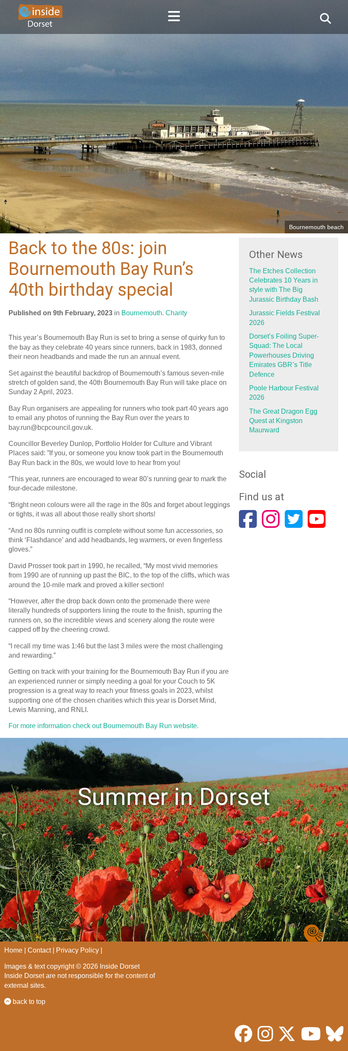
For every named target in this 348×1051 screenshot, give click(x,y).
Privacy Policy (77, 950)
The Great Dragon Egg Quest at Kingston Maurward (283, 421)
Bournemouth (141, 313)
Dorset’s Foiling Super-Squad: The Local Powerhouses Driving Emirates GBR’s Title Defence (284, 355)
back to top (28, 1001)
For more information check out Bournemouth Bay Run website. (103, 725)
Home (13, 950)
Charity (176, 313)
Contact (39, 950)
